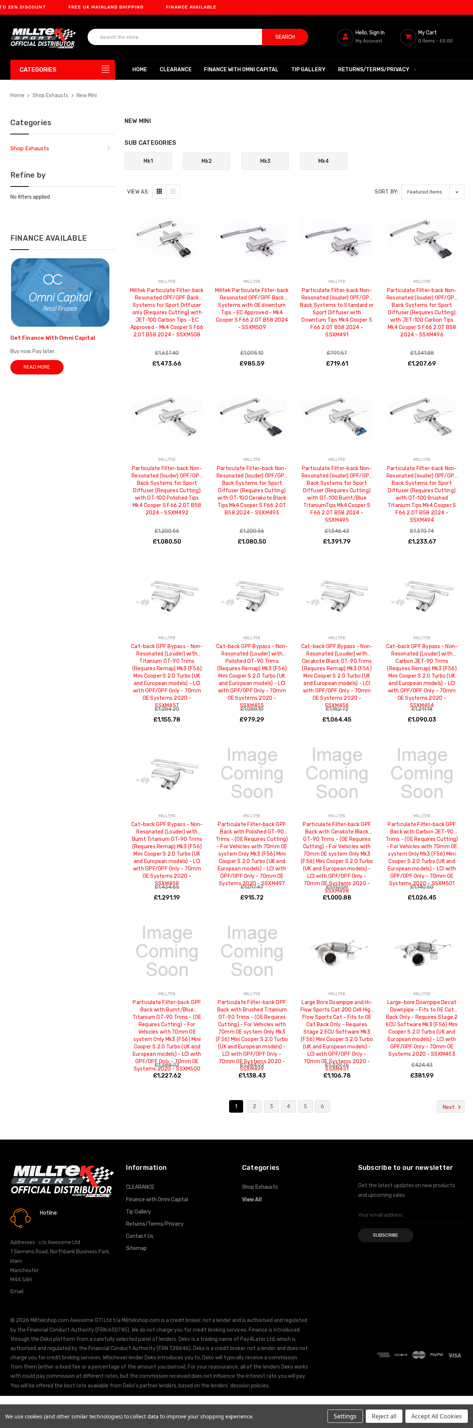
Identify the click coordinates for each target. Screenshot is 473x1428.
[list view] (173, 192)
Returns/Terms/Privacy (373, 69)
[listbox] (433, 192)
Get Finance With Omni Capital (52, 338)
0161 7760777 (61, 1223)
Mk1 (148, 161)
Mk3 (265, 161)
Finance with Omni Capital (241, 69)
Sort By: (387, 192)
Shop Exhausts (29, 148)
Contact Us (139, 1236)
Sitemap (136, 1248)
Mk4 (323, 161)
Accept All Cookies (436, 1416)
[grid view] (159, 192)
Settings (345, 1416)
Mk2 (206, 161)
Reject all (384, 1416)
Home (139, 69)
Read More (37, 367)
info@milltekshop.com (52, 1291)
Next (449, 1107)
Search (285, 37)
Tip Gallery (308, 69)
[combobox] (175, 37)
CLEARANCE (176, 69)
